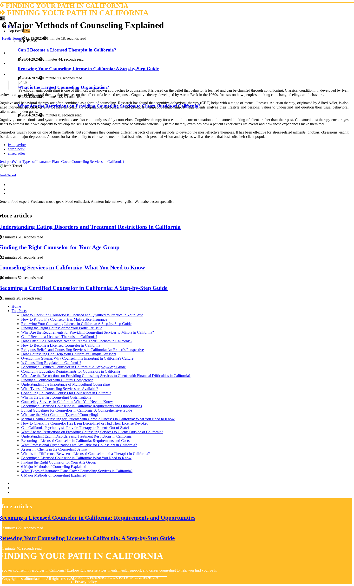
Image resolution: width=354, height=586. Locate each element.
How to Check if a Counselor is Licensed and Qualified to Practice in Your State (82, 315)
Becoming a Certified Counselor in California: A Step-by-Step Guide (73, 367)
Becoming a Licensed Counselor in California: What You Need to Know (76, 458)
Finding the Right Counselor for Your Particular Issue (61, 328)
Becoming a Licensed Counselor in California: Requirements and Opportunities (81, 406)
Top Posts (19, 311)
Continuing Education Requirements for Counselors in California (70, 371)
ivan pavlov (17, 145)
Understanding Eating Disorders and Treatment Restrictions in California (76, 436)
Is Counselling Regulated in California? (51, 363)
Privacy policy (86, 582)
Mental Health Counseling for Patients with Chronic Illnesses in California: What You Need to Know (98, 419)
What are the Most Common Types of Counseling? (59, 415)
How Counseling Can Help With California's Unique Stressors (68, 354)
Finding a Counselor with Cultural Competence (57, 380)
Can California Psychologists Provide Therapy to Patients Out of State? (75, 428)
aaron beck (16, 149)
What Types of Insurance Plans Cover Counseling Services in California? (76, 471)
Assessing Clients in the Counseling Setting (54, 449)
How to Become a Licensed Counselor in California (60, 345)
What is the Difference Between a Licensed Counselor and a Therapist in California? (85, 454)
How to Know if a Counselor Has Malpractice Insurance (64, 319)
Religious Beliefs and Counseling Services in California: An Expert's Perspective (82, 350)
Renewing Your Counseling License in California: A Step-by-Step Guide (76, 324)
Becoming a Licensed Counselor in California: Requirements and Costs (75, 441)
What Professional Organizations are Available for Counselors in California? (79, 445)
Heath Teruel (12, 38)
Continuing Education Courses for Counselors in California (66, 393)
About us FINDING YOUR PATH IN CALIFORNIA (116, 577)
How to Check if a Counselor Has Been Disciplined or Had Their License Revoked (84, 423)
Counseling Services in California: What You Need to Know (67, 402)
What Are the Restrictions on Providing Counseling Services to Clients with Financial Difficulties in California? (105, 376)
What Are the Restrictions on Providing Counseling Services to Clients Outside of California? (92, 432)
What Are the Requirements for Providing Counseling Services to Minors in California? (87, 332)
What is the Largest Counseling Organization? (56, 397)
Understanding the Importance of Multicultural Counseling (65, 384)
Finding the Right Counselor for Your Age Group (58, 462)
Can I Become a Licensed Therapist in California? (59, 337)
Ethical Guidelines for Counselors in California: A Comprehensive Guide (76, 410)
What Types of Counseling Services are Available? (59, 389)
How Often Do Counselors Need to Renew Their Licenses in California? (76, 341)
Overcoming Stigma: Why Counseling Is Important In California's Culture (77, 358)
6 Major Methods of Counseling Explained (53, 467)
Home (16, 306)
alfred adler (16, 153)
